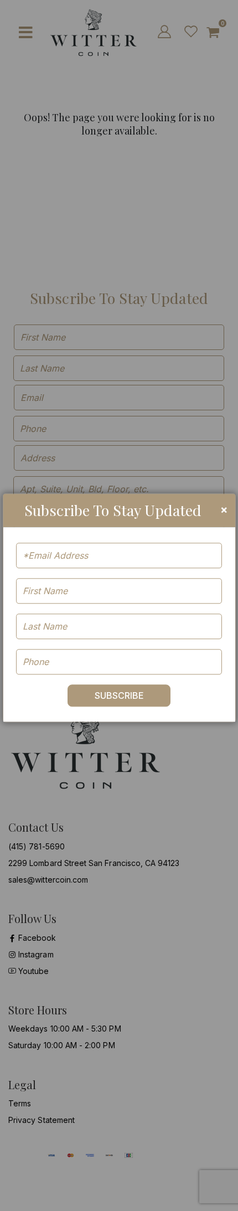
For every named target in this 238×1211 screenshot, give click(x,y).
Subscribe (119, 695)
